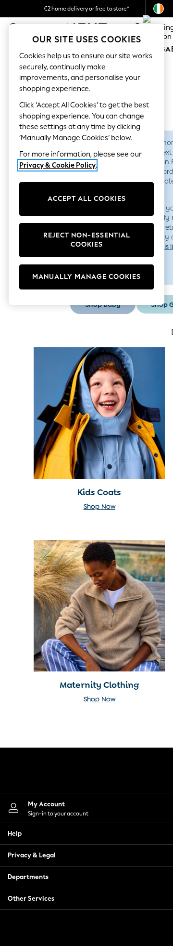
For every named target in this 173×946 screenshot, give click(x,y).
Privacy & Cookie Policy (57, 165)
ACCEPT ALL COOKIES (87, 199)
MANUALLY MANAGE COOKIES (86, 277)
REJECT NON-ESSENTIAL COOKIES (86, 240)
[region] (86, 164)
